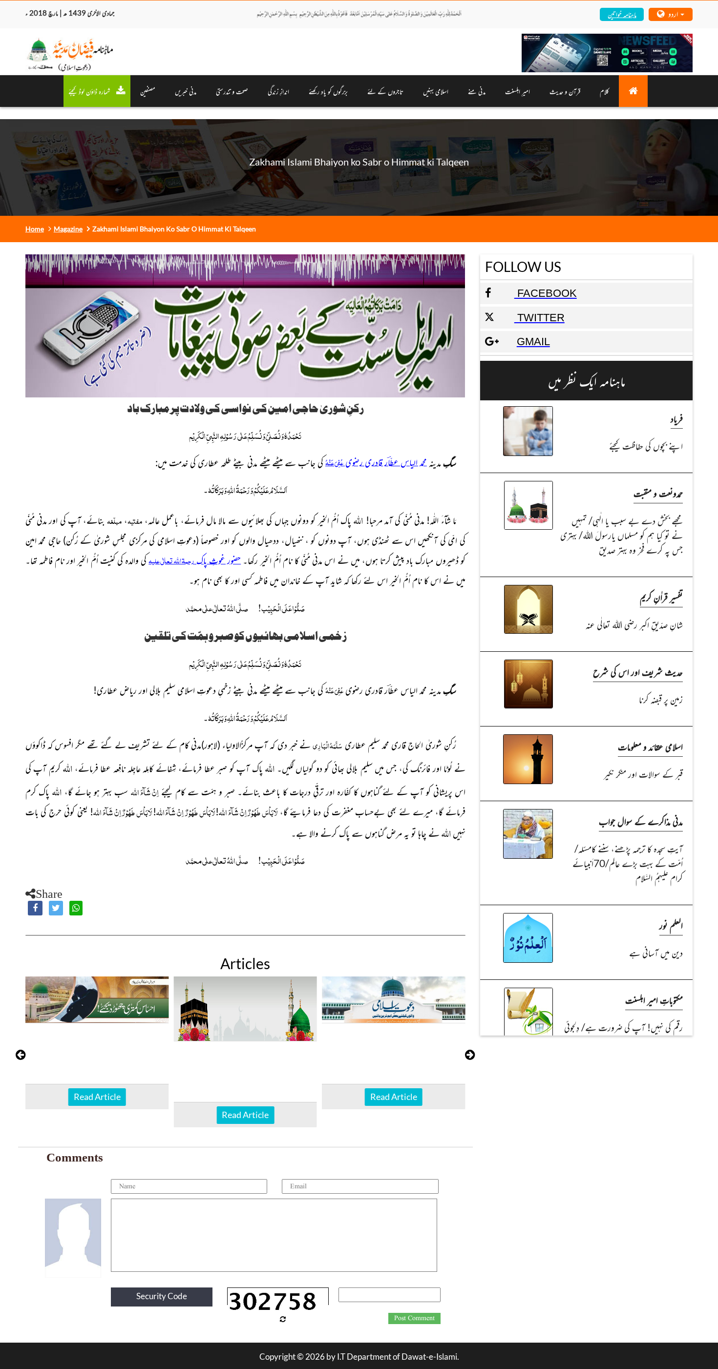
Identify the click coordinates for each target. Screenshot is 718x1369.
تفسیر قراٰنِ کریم (661, 597)
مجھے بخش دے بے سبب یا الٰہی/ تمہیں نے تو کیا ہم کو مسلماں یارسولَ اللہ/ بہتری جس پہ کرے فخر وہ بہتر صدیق (621, 535)
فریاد (677, 418)
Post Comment (414, 1318)
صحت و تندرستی (232, 91)
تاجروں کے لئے (385, 91)
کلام (604, 91)
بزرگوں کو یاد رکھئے (328, 91)
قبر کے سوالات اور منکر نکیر (643, 773)
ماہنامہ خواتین (622, 14)
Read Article (97, 1096)
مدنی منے (477, 91)
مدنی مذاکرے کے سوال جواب (641, 821)
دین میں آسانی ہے (656, 952)
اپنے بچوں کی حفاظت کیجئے (646, 445)
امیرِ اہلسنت (517, 91)
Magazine (68, 229)
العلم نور (671, 925)
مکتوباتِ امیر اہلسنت (654, 1000)
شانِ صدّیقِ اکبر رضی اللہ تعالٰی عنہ (634, 624)
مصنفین (147, 91)
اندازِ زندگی (278, 91)
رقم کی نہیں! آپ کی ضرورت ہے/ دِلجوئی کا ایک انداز (623, 1034)
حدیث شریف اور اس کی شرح (638, 671)
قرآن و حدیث (564, 91)
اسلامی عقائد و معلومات (650, 746)
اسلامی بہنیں (435, 91)
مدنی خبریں (185, 91)
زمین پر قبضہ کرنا (661, 699)
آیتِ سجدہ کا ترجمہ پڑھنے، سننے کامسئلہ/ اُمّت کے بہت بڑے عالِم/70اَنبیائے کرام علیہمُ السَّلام (627, 863)
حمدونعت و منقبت (658, 493)
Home (34, 229)
